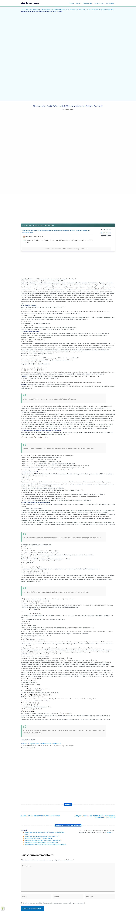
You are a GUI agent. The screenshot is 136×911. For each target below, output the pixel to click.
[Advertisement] (68, 210)
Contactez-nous (99, 3)
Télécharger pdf (87, 3)
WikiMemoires (30, 3)
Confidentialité (110, 3)
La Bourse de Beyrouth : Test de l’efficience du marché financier (41, 744)
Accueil (23, 10)
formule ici (110, 832)
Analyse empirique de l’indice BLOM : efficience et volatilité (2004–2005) (95, 816)
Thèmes (71, 3)
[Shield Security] (2, 908)
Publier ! (78, 3)
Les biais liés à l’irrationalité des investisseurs (40, 816)
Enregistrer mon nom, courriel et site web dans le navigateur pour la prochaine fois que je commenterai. (54, 903)
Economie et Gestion (32, 10)
